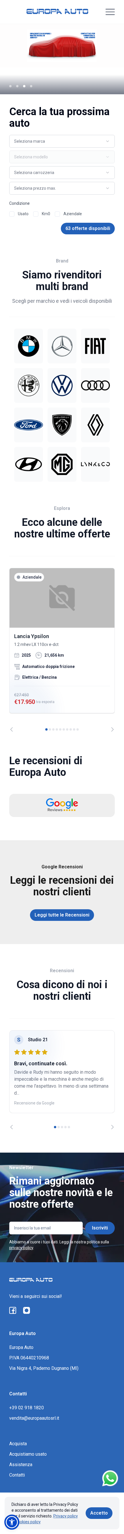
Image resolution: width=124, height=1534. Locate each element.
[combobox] (62, 141)
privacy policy (21, 1247)
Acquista (18, 1443)
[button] (12, 1522)
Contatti (17, 1475)
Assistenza (20, 1464)
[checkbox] (11, 214)
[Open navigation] (110, 12)
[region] (62, 650)
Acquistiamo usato (28, 1454)
